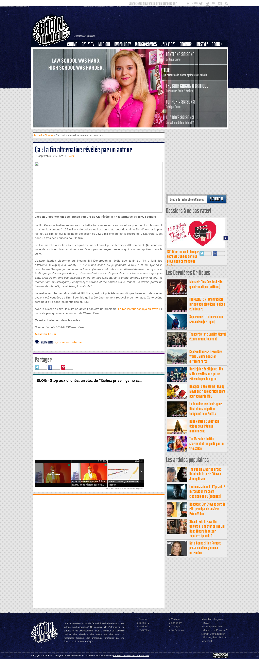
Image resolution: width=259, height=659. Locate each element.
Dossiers (74, 58)
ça (56, 342)
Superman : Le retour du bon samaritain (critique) (206, 319)
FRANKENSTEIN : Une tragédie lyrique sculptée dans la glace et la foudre (207, 304)
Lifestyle (202, 44)
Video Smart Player (114, 488)
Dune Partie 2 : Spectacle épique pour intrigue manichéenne (204, 426)
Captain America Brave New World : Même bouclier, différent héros (205, 356)
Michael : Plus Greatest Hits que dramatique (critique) (206, 284)
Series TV (88, 44)
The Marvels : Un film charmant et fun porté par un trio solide (206, 443)
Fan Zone (218, 51)
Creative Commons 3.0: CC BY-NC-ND (131, 655)
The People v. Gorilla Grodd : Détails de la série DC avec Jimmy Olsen (206, 474)
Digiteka (140, 488)
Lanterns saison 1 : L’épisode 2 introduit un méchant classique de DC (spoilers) (207, 491)
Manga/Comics (146, 44)
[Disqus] (98, 551)
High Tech (203, 65)
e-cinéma (74, 65)
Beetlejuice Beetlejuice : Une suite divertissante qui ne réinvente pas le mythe (206, 374)
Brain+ (217, 44)
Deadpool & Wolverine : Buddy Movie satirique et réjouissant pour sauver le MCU (207, 391)
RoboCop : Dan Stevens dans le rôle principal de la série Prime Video (207, 509)
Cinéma (72, 44)
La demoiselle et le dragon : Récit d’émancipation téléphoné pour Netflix (205, 408)
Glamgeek (203, 58)
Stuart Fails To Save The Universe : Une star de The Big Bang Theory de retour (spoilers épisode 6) (207, 528)
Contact (207, 641)
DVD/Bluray (122, 44)
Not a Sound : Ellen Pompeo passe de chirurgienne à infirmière (205, 548)
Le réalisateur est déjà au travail (138, 308)
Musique (104, 44)
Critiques (74, 51)
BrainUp (185, 44)
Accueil (38, 135)
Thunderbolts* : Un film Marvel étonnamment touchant (207, 336)
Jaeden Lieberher (71, 342)
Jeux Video (168, 44)
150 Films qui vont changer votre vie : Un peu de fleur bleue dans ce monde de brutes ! (182, 258)
